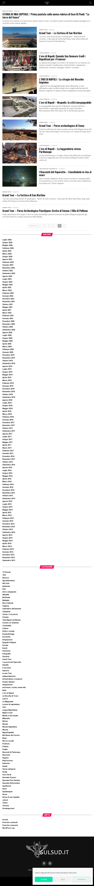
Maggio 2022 (7, 285)
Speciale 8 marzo (9, 777)
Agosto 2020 (7, 333)
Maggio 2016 (7, 476)
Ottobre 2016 (7, 462)
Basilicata (6, 597)
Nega (63, 879)
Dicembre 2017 (8, 423)
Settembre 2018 (8, 397)
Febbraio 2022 (8, 293)
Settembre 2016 (8, 465)
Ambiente (6, 586)
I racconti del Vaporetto (11, 662)
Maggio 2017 (7, 442)
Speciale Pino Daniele (11, 780)
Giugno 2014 (7, 538)
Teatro (5, 803)
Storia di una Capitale (10, 797)
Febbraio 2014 (8, 549)
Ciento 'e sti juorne (10, 614)
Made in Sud (7, 713)
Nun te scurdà (8, 741)
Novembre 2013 (8, 558)
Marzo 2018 (7, 414)
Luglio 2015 (6, 504)
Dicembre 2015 (8, 490)
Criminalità (6, 626)
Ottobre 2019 (7, 361)
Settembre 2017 (8, 431)
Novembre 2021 (8, 302)
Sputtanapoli (7, 792)
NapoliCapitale (8, 733)
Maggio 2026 (7, 245)
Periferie (6, 744)
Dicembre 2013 (8, 555)
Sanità (4, 766)
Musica (5, 730)
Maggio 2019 (7, 375)
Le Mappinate (7, 702)
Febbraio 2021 (8, 316)
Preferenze (81, 879)
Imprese (5, 671)
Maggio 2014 (7, 541)
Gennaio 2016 (7, 487)
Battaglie (5, 600)
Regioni (5, 758)
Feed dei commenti (10, 825)
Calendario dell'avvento (11, 609)
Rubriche (6, 763)
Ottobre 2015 (7, 496)
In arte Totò (7, 673)
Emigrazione (7, 640)
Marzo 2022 (7, 290)
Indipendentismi (8, 676)
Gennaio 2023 (7, 265)
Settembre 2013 (8, 560)
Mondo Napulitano (9, 727)
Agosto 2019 (7, 366)
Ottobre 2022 (7, 271)
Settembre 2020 (8, 330)
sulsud (5, 800)
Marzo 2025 (7, 254)
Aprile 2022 (6, 287)
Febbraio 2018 (8, 417)
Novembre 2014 (8, 527)
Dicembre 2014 (8, 524)
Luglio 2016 (6, 470)
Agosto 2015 (7, 501)
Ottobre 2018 (7, 394)
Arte (4, 589)
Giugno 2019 (7, 372)
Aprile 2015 (6, 513)
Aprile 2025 (6, 251)
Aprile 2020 (6, 344)
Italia (4, 690)
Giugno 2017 (7, 439)
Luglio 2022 (6, 279)
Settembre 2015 (8, 499)
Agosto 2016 (7, 468)
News (4, 738)
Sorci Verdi (6, 775)
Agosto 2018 (7, 400)
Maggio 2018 (7, 409)
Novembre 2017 (8, 425)
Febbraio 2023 (8, 262)
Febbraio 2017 (8, 451)
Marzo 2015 (7, 515)
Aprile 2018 (6, 411)
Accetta (44, 879)
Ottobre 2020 (7, 327)
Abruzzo (5, 578)
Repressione (7, 761)
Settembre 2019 (8, 363)
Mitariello (6, 718)
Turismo (5, 806)
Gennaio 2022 (7, 296)
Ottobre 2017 (7, 428)
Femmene (6, 651)
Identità (5, 665)
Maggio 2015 (7, 510)
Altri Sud (5, 583)
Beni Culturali (7, 603)
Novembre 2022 (8, 268)
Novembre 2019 (8, 358)
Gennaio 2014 (7, 552)
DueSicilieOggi (8, 634)
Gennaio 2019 (7, 386)
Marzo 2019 (7, 380)
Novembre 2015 (8, 493)
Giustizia (5, 657)
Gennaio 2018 (7, 420)
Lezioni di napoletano (11, 704)
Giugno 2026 (7, 243)
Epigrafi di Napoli (9, 642)
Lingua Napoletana (9, 710)
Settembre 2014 (8, 532)
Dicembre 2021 (8, 299)
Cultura (5, 628)
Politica (5, 747)
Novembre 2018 (8, 392)
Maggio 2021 (7, 307)
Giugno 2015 (7, 507)
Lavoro (5, 699)
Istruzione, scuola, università (14, 687)
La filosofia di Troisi (10, 696)
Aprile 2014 (6, 543)
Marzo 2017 (7, 448)
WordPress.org (8, 828)
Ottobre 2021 (7, 304)
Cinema (5, 617)
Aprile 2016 (6, 479)
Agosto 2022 (7, 276)
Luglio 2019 (6, 369)
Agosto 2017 (7, 434)
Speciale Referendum (11, 783)
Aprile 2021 (6, 310)
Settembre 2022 (8, 273)
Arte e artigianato (9, 592)
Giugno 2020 (7, 338)
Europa (5, 645)
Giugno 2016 (7, 473)
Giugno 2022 (7, 282)
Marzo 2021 (7, 313)
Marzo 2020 (7, 347)
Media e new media (10, 716)
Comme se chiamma (10, 623)
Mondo (5, 724)
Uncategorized (8, 808)
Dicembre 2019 (8, 355)
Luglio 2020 (6, 335)
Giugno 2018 (7, 406)
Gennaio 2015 (7, 521)
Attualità (5, 595)
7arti (4, 575)
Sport (4, 789)
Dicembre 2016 (8, 456)
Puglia (4, 749)
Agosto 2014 (7, 535)
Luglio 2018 (6, 403)
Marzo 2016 (7, 482)
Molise (5, 721)
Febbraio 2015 (8, 518)
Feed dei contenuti (10, 822)
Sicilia (4, 772)
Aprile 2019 (6, 378)
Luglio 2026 (6, 240)
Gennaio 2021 (7, 318)
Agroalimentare (8, 581)
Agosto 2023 (7, 259)
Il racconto (6, 668)
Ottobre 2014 (7, 529)
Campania (6, 612)
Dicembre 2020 (8, 321)
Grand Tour (6, 659)
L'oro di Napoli (8, 693)
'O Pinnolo (6, 572)
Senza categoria (8, 769)
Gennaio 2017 (7, 453)
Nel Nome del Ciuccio (11, 735)
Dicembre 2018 (8, 389)
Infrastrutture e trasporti (12, 679)
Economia (6, 637)
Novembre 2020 (8, 324)
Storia (4, 794)
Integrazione (7, 685)
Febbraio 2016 (8, 484)
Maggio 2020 (7, 341)
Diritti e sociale (8, 631)
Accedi (5, 820)
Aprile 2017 (6, 445)
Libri (4, 707)
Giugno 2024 (7, 257)
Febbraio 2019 (8, 383)
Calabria (5, 606)
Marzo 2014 (7, 546)
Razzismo (6, 755)
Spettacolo (6, 786)
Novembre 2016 (8, 459)
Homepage (31, 870)
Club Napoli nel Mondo (11, 620)
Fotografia (6, 654)
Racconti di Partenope (11, 752)
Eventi (4, 648)
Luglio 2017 (6, 437)
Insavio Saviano (8, 682)
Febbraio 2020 (8, 349)
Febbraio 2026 (8, 248)
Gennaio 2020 (7, 352)
